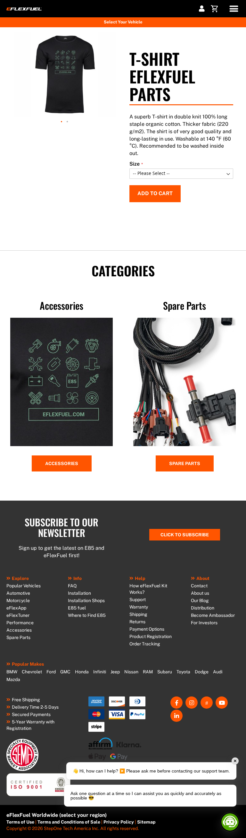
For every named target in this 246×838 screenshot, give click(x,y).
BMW (11, 671)
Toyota (183, 671)
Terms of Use (20, 822)
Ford (51, 671)
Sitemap (146, 822)
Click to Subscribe (184, 534)
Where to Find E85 (87, 615)
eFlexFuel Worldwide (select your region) (56, 815)
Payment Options (146, 629)
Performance (20, 622)
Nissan (131, 671)
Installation (79, 593)
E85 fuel (77, 607)
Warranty (138, 606)
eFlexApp (16, 607)
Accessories (61, 463)
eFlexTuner (17, 615)
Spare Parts (184, 463)
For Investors (204, 622)
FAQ (72, 585)
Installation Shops (86, 600)
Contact (199, 585)
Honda (82, 671)
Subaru (164, 671)
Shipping (138, 614)
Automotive (18, 593)
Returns (137, 621)
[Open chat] (230, 822)
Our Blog (200, 600)
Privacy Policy (118, 822)
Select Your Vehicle (123, 22)
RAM (148, 671)
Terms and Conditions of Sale (68, 822)
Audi (217, 671)
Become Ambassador (213, 615)
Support (137, 599)
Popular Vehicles (23, 585)
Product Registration (150, 636)
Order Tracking (144, 643)
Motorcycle (18, 600)
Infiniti (99, 671)
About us (200, 593)
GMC (65, 671)
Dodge (202, 671)
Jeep (115, 671)
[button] (62, 122)
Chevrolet (32, 671)
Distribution (202, 607)
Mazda (13, 679)
